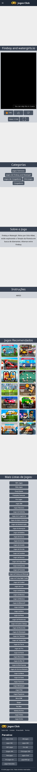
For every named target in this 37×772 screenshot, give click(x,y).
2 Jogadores (18, 183)
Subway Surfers (19, 710)
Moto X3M (19, 698)
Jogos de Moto (19, 611)
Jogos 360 (19, 503)
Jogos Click (9, 739)
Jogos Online (19, 715)
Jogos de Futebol (18, 582)
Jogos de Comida (18, 545)
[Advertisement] (18, 25)
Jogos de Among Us (19, 528)
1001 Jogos (19, 483)
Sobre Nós (5, 730)
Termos (27, 730)
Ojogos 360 (9, 751)
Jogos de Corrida (18, 549)
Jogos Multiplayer (19, 686)
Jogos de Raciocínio (19, 628)
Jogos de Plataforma (19, 619)
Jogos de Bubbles (19, 532)
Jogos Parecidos (10, 764)
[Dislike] (28, 112)
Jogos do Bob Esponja (19, 665)
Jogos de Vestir (19, 653)
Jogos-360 (25, 743)
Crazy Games (19, 491)
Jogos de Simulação (19, 632)
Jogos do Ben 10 (19, 661)
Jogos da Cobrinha (19, 512)
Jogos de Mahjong (19, 590)
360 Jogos (25, 739)
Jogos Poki (18, 690)
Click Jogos (28, 179)
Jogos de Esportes (19, 566)
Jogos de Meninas (19, 595)
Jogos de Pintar (19, 615)
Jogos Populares (18, 694)
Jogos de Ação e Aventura (19, 520)
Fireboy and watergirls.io (18, 48)
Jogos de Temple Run (19, 640)
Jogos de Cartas (19, 541)
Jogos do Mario (19, 673)
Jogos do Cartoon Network (19, 669)
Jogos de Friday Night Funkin (19, 578)
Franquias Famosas (19, 495)
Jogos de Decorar (19, 557)
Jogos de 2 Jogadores (12, 179)
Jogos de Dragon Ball (19, 561)
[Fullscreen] (24, 119)
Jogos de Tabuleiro (19, 636)
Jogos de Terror (19, 644)
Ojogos (19, 702)
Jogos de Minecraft (19, 603)
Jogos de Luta (18, 586)
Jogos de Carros (19, 537)
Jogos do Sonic (19, 677)
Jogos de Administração (19, 524)
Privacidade (19, 730)
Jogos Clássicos (19, 508)
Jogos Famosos (18, 171)
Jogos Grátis (19, 719)
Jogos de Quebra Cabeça (19, 624)
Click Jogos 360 (25, 751)
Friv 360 (25, 747)
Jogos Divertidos (18, 657)
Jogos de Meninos (19, 599)
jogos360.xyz (25, 760)
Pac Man (19, 706)
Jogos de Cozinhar (19, 553)
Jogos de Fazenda (19, 570)
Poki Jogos (9, 755)
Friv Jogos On (9, 760)
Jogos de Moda (19, 607)
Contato (12, 730)
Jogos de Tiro (18, 648)
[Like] (18, 112)
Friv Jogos (19, 499)
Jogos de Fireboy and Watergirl (18, 175)
